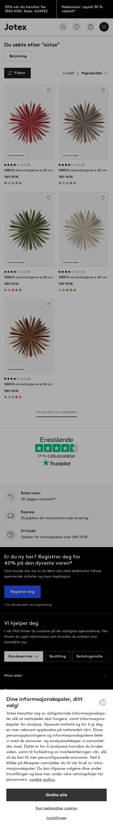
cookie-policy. (42, 779)
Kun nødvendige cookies (56, 808)
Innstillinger (57, 818)
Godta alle (56, 794)
